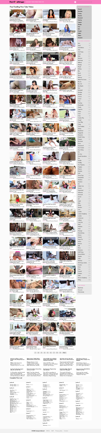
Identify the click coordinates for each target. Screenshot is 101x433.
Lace (84, 209)
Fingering (22, 149)
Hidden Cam (84, 186)
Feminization (30, 415)
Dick (28, 402)
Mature (84, 235)
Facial (72, 235)
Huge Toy (45, 403)
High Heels (40, 349)
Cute (55, 178)
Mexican (84, 243)
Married (80, 9)
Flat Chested (30, 418)
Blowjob (19, 21)
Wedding (78, 408)
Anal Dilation (84, 47)
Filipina (79, 35)
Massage (84, 230)
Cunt (28, 396)
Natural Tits (73, 50)
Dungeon (84, 139)
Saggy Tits (62, 412)
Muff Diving (84, 252)
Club (28, 392)
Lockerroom (84, 218)
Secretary (62, 415)
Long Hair (84, 222)
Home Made (46, 402)
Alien (11, 391)
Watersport (79, 407)
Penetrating (62, 394)
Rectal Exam (63, 406)
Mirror (84, 247)
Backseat (84, 58)
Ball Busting (13, 399)
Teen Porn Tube (17, 2)
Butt (79, 29)
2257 (52, 430)
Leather (84, 211)
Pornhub (44, 121)
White (74, 78)
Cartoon (84, 96)
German (45, 392)
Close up (29, 390)
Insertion (45, 407)
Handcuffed (84, 177)
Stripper (78, 388)
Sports (77, 385)
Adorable (75, 263)
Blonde (72, 21)
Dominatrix (84, 135)
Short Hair (62, 416)
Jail (84, 198)
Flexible (84, 160)
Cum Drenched (30, 395)
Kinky (84, 203)
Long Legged (46, 419)
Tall (24, 320)
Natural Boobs (84, 254)
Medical (84, 237)
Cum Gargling (84, 126)
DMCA (48, 430)
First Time (29, 417)
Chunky (84, 107)
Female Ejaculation (84, 156)
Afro (84, 43)
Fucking (45, 387)
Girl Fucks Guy (46, 394)
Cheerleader (84, 105)
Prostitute (62, 401)
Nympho (84, 256)
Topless (78, 396)
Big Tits (15, 36)
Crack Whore (30, 393)
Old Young (62, 390)
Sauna (61, 413)
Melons (84, 241)
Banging (84, 64)
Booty (22, 50)
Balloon (12, 400)
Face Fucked (84, 147)
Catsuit (84, 98)
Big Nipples (84, 86)
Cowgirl (84, 120)
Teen (31, 50)
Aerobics (12, 390)
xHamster (28, 277)
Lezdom (84, 216)
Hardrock (84, 181)
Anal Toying (84, 52)
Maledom (84, 226)
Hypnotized (84, 190)
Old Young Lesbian (84, 262)
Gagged (45, 391)
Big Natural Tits (14, 403)
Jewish (44, 412)
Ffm (84, 158)
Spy (77, 387)
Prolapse (84, 273)
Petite (84, 267)
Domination (29, 405)
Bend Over (12, 402)
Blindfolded (13, 406)
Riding (84, 279)
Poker (84, 269)
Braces (11, 410)
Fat (84, 152)
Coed (84, 113)
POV (35, 78)
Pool (79, 26)
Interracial (84, 194)
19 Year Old (13, 385)
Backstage (84, 60)
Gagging (84, 167)
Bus (11, 412)
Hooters (84, 188)
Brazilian (84, 94)
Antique (12, 393)
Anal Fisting (13, 392)
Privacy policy (58, 430)
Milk (84, 245)
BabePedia (80, 287)
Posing (61, 399)
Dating (84, 128)
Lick (44, 418)
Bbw (84, 71)
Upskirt (78, 403)
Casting (79, 13)
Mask (84, 228)
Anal (84, 49)
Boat (84, 88)
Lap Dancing (46, 416)
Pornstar (23, 21)
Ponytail (84, 271)
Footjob (79, 31)
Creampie (29, 394)
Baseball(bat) (13, 401)
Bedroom (84, 77)
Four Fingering (84, 164)
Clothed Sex (29, 391)
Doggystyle (84, 132)
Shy (60, 417)
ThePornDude (81, 292)
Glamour (84, 169)
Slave (61, 418)
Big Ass (84, 81)
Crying (84, 124)
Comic (84, 115)
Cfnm (84, 100)
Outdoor (84, 265)
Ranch (61, 405)
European (80, 37)
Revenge (62, 407)
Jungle (84, 201)
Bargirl (84, 66)
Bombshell (84, 90)
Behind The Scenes (84, 79)
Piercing (61, 395)
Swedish (78, 389)
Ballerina (84, 62)
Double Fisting (84, 137)
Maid (84, 224)
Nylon (61, 385)
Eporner (11, 21)
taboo (40, 78)
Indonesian (84, 192)
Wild (77, 411)
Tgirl (77, 395)
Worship (80, 24)
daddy (37, 78)
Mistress (45, 425)
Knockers (84, 207)
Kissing (84, 205)
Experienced (84, 145)
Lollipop (84, 220)
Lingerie (80, 22)
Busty (75, 206)
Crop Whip (84, 122)
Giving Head (46, 395)
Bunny (11, 411)
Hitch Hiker (46, 401)
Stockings (41, 277)
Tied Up (80, 20)
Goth (84, 173)
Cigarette (84, 109)
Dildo (68, 249)
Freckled (45, 385)
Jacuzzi (84, 196)
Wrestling (78, 414)
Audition (12, 394)
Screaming (62, 414)
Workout (78, 413)
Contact (66, 430)
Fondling (84, 162)
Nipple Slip (62, 384)
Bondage (84, 92)
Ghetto (45, 393)
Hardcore (84, 179)
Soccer (77, 384)
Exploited (29, 411)
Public (84, 275)
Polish (61, 396)
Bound (11, 408)
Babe (84, 56)
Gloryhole (84, 171)
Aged (84, 45)
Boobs (11, 407)
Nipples (34, 277)
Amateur (65, 21)
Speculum (80, 11)
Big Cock (84, 83)
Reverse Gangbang (84, 277)
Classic (84, 111)
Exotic (84, 143)
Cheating (84, 103)
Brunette (80, 15)
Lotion (44, 421)
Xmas (77, 418)
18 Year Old (13, 384)
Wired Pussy (79, 412)
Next (64, 352)
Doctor (28, 404)
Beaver (84, 75)
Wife (77, 410)
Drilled (79, 33)
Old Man (84, 260)
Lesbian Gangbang (84, 213)
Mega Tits (84, 239)
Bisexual (12, 405)
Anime (84, 54)
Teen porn (80, 290)
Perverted (80, 18)
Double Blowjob (30, 406)
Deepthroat (84, 130)
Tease (77, 394)
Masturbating (84, 233)
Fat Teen (84, 154)
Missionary (84, 250)
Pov (60, 400)
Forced (44, 384)
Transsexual (79, 398)
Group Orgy (84, 175)
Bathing (84, 69)
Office (84, 258)
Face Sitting (84, 149)
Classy (28, 389)
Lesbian (45, 417)
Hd (84, 184)
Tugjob (77, 399)
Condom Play (84, 118)
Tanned (78, 393)
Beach (84, 73)
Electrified (84, 141)
